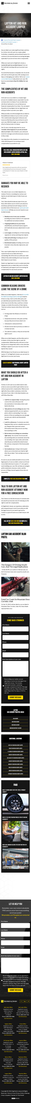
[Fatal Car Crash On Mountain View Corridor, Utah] (15, 586)
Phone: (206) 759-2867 (23, 1081)
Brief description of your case (11, 659)
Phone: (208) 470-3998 (8, 1066)
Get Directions (8, 1018)
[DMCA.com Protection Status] (15, 1099)
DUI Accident (15, 718)
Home (1, 40)
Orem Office (22, 1024)
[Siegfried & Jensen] (9, 3)
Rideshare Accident (15, 725)
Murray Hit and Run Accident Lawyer (15, 764)
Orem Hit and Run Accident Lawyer (15, 770)
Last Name (5, 633)
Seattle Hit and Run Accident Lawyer (15, 745)
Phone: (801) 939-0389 (23, 1031)
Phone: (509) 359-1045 (23, 1064)
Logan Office (8, 1073)
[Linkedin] (24, 1001)
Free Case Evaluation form (17, 479)
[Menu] (28, 3)
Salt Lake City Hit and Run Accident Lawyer (15, 758)
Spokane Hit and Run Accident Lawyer (15, 774)
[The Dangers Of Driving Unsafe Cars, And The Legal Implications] (15, 552)
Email (4, 650)
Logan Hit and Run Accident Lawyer (15, 761)
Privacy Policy (20, 1093)
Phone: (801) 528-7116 (23, 1014)
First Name (5, 625)
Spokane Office (23, 1057)
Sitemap (27, 1093)
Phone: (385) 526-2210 (23, 1049)
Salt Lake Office (8, 1007)
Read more (5, 175)
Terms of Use (11, 1093)
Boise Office (8, 1057)
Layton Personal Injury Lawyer (12, 40)
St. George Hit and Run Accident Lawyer (15, 751)
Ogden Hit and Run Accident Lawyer (15, 755)
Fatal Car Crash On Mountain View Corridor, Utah (15, 600)
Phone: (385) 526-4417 (8, 1081)
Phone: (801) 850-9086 (8, 1016)
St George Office (8, 1040)
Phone (4, 642)
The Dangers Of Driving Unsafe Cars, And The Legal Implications (14, 566)
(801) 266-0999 (15, 154)
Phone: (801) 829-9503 (8, 1033)
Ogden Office (8, 1024)
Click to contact (7, 363)
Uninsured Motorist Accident (15, 728)
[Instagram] (28, 1001)
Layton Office (22, 1040)
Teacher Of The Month (17, 1095)
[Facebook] (21, 1001)
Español (8, 1095)
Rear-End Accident (15, 722)
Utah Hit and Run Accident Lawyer (15, 748)
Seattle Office (23, 1073)
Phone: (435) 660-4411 (8, 1049)
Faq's (3, 1095)
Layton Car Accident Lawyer (8, 42)
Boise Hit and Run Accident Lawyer (15, 767)
